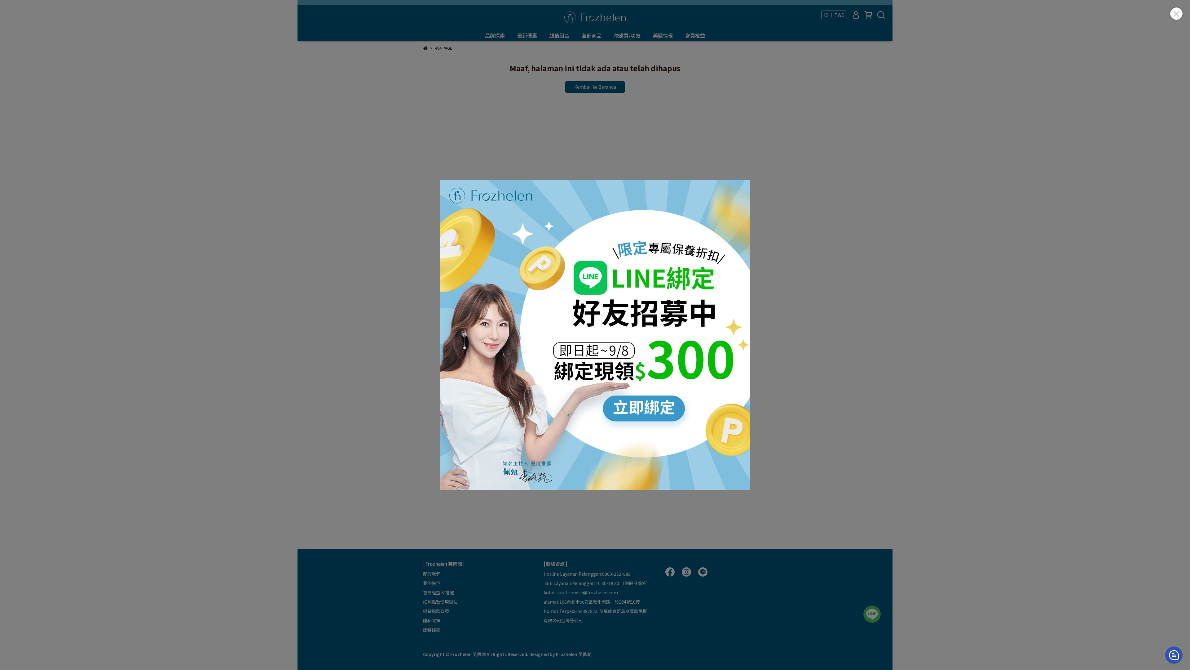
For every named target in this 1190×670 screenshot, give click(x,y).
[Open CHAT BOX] (1174, 655)
